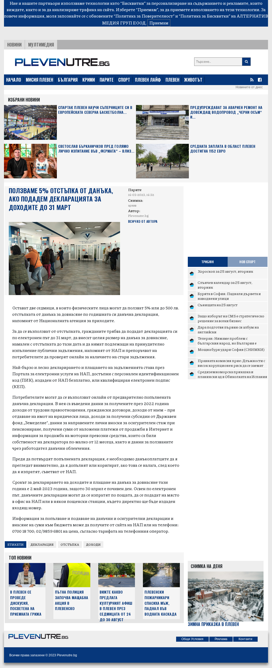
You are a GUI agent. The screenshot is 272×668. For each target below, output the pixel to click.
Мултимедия (41, 44)
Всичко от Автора (143, 221)
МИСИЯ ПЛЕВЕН (39, 80)
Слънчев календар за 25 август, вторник (225, 285)
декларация (42, 544)
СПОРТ (124, 80)
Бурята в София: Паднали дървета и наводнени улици (229, 296)
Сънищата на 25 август (217, 304)
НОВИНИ (14, 44)
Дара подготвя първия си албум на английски (228, 329)
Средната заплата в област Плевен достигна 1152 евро (222, 149)
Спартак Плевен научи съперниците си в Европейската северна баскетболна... (95, 110)
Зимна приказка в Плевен (213, 624)
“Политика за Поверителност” (144, 16)
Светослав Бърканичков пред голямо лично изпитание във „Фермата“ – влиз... (96, 149)
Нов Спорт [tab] (247, 261)
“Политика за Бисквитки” (204, 16)
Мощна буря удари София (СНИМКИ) (231, 349)
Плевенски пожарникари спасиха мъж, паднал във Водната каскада (160, 603)
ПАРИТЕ (106, 80)
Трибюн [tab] (207, 261)
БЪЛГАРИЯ (68, 80)
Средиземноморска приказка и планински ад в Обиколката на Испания (232, 374)
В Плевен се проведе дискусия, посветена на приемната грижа (25, 603)
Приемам (158, 23)
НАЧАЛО (13, 80)
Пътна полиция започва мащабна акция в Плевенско (71, 600)
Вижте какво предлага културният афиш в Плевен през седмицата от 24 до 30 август (116, 605)
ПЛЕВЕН (172, 80)
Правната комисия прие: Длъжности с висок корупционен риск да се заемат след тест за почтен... (231, 365)
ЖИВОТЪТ (193, 80)
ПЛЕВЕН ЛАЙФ (148, 80)
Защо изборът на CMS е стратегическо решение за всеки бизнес (231, 318)
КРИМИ (88, 80)
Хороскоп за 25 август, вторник (225, 271)
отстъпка (70, 544)
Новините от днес (249, 87)
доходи (93, 544)
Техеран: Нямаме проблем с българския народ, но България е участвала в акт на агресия (227, 342)
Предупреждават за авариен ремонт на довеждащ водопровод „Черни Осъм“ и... (226, 112)
